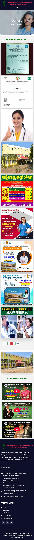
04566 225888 (8, 493)
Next (17, 343)
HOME (5, 507)
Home (13, 24)
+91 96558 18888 (8, 491)
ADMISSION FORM (8, 518)
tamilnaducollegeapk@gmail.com (13, 496)
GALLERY (6, 513)
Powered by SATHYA (17, 537)
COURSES (6, 510)
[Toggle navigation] (17, 7)
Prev (5, 343)
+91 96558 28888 (20, 491)
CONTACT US (7, 515)
